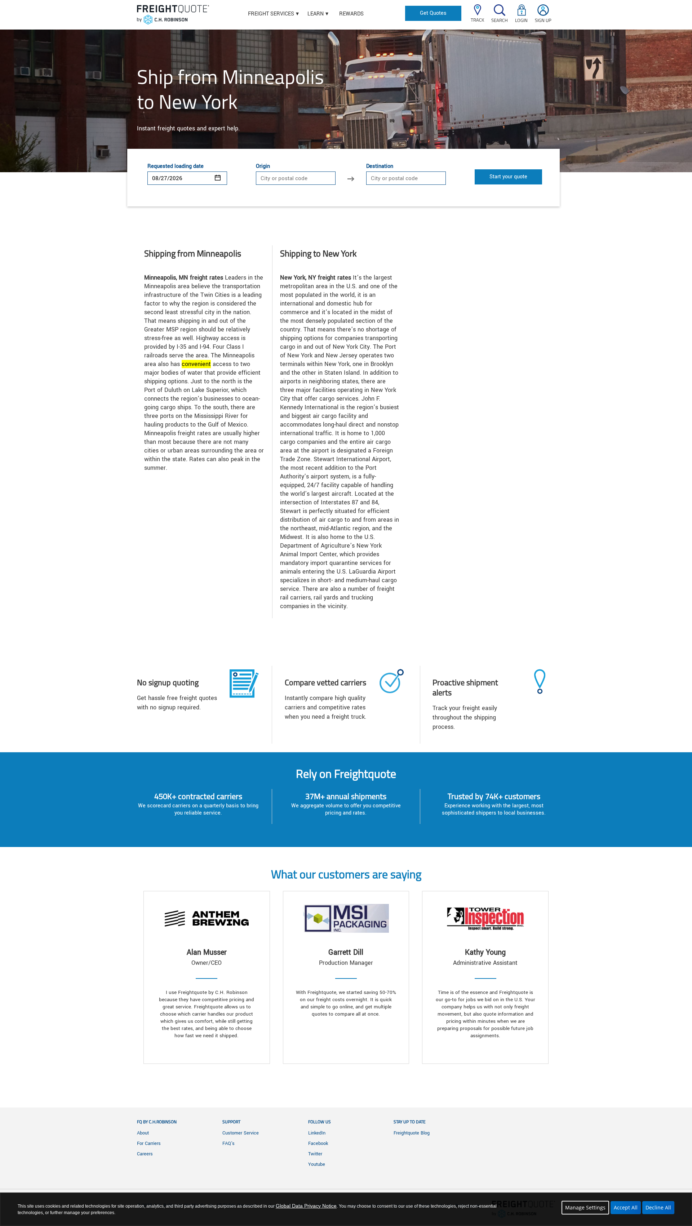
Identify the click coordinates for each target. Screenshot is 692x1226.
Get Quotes (433, 13)
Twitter (315, 1154)
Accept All (626, 1207)
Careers (145, 1154)
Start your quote (508, 176)
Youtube (316, 1164)
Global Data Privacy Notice (306, 1206)
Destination (379, 166)
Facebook (318, 1143)
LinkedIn (316, 1133)
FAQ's (228, 1143)
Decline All (658, 1207)
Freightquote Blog (412, 1133)
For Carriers (149, 1143)
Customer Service (240, 1133)
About (143, 1133)
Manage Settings (585, 1207)
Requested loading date (175, 166)
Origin (263, 166)
